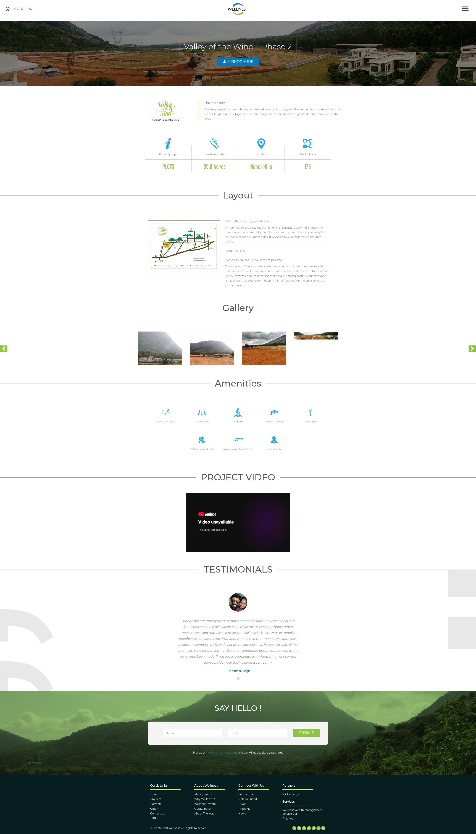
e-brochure (239, 61)
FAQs (241, 804)
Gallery (154, 808)
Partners (155, 804)
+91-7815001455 (21, 9)
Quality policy (203, 808)
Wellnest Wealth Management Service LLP (302, 811)
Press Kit (244, 808)
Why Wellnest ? (204, 799)
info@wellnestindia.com (221, 752)
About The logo (204, 813)
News (242, 813)
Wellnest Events (205, 804)
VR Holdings (290, 794)
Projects (155, 799)
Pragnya (287, 818)
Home (154, 794)
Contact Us (157, 813)
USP (153, 818)
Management (203, 794)
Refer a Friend (247, 799)
